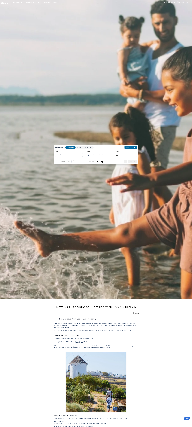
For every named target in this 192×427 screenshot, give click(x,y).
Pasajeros (63, 161)
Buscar (132, 161)
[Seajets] (4, 2)
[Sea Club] (180, 2)
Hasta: (88, 151)
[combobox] (97, 161)
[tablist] (79, 147)
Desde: (57, 151)
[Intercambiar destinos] (84, 154)
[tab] (70, 147)
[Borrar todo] (125, 161)
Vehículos (91, 161)
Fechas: (117, 151)
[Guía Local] (169, 2)
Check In (129, 147)
